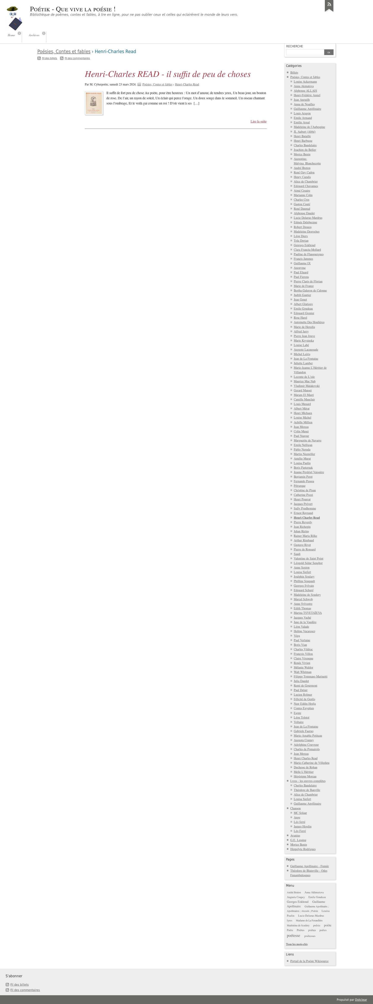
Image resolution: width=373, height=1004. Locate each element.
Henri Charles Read (306, 758)
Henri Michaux (303, 413)
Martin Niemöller (304, 454)
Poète (290, 930)
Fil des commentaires (77, 58)
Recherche (294, 46)
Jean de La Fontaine (306, 358)
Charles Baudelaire (305, 145)
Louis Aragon (302, 113)
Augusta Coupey (304, 740)
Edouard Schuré (303, 590)
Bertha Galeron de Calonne (310, 290)
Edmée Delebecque (305, 222)
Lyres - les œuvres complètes (308, 781)
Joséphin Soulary (304, 576)
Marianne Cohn (303, 195)
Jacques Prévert (303, 504)
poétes (323, 930)
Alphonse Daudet (304, 213)
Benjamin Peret (303, 476)
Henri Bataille (302, 136)
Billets (294, 72)
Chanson (295, 808)
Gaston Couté (302, 204)
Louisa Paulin (302, 463)
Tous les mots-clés (297, 944)
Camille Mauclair (304, 399)
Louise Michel (302, 417)
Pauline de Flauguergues (309, 254)
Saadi (297, 554)
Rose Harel (300, 317)
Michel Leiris (302, 354)
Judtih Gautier (302, 295)
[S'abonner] (329, 11)
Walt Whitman (302, 672)
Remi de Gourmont (305, 685)
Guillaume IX (302, 263)
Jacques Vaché (302, 617)
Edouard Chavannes (306, 186)
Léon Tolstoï (301, 717)
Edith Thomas (302, 608)
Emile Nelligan (303, 445)
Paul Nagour (301, 436)
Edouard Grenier (304, 313)
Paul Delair (301, 690)
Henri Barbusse (303, 141)
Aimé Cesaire (302, 190)
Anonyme (300, 268)
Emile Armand (303, 118)
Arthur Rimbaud (304, 540)
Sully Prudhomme (305, 508)
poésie (316, 925)
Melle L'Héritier (304, 772)
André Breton (302, 168)
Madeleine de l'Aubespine (309, 127)
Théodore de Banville (307, 790)
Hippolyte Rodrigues (303, 849)
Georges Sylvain (304, 585)
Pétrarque (299, 486)
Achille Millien (303, 422)
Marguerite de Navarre (307, 440)
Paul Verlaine (302, 640)
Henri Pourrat (302, 499)
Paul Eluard (301, 272)
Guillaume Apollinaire (307, 109)
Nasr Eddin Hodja (305, 703)
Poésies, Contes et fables (63, 51)
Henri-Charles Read (187, 84)
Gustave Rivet (302, 545)
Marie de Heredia (304, 327)
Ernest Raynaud (303, 513)
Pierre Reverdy (303, 522)
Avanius (295, 835)
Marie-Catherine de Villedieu (311, 763)
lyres (289, 920)
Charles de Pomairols (307, 749)
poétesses (309, 936)
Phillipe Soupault (304, 581)
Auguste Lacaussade (306, 349)
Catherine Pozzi (303, 495)
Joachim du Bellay (305, 150)
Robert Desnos (302, 227)
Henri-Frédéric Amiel (307, 95)
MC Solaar (300, 813)
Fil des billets (49, 58)
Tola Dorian (301, 240)
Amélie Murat (302, 458)
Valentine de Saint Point (308, 558)
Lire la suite (259, 121)
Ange (297, 817)
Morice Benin (302, 154)
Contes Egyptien (304, 708)
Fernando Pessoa (304, 481)
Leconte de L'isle (304, 377)
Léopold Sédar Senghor (308, 563)
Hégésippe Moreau (305, 776)
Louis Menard (302, 404)
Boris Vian (300, 645)
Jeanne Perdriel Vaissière (309, 472)
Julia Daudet (301, 681)
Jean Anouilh (302, 100)
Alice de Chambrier (306, 181)
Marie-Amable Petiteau (308, 735)
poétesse (293, 935)
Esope (297, 713)
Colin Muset (301, 431)
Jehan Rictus (301, 531)
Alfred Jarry (301, 331)
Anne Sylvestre (303, 604)
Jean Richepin (302, 527)
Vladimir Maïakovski (307, 386)
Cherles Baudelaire (305, 785)
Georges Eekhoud (304, 245)
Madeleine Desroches (306, 231)
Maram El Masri (304, 395)
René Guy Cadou (304, 172)
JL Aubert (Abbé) (305, 131)
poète (327, 925)
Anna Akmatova (304, 86)
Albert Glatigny (303, 304)
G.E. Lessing (298, 840)
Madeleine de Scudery (307, 595)
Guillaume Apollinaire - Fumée (309, 866)
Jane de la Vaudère (305, 622)
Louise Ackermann (305, 81)
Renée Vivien (302, 663)
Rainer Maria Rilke (305, 536)
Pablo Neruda (302, 449)
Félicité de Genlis (304, 699)
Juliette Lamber (303, 363)
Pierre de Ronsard (305, 549)
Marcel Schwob (303, 599)
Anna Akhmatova (314, 892)
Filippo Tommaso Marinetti (310, 676)
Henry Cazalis (302, 177)
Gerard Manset (303, 390)
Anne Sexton (302, 567)
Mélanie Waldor (303, 667)
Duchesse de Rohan (305, 767)
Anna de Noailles (304, 104)
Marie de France (304, 286)
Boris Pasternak (303, 467)
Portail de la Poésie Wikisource (309, 961)
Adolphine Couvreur (306, 744)
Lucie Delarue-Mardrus (308, 218)
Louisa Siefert (302, 572)
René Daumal (302, 208)
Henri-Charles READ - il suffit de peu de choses (168, 73)
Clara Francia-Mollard (307, 249)
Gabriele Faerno (303, 731)
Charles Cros (301, 199)
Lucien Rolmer (303, 694)
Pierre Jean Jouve (304, 336)
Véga (297, 636)
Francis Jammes (303, 259)
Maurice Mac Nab (305, 381)
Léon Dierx (301, 236)
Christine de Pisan (305, 490)
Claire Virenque (303, 658)
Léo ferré (299, 822)
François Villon (303, 654)
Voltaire (298, 722)
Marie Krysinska (304, 340)
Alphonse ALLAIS (305, 90)
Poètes (300, 930)
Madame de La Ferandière (309, 920)
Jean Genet (300, 299)
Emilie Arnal (302, 122)
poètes (312, 930)
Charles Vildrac (303, 649)
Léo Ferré (300, 831)
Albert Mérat (302, 408)
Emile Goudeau (303, 308)
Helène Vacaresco (304, 631)
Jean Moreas (301, 427)
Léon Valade (301, 626)
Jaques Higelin (302, 826)
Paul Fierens (301, 277)
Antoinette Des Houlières (309, 322)
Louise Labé (301, 345)
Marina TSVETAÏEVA (308, 613)
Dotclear (361, 999)
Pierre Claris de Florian (308, 281)
